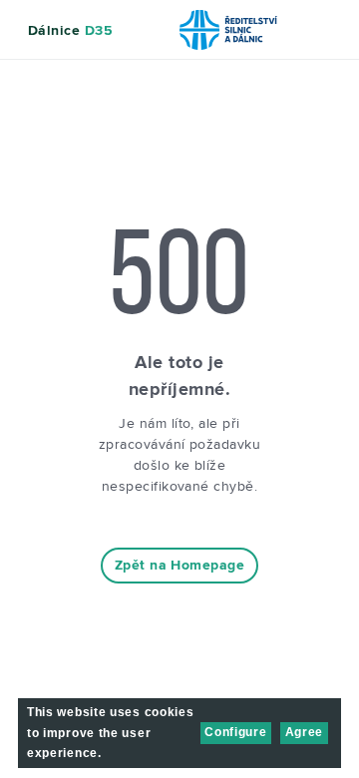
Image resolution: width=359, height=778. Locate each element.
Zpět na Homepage (179, 566)
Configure (235, 732)
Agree (304, 732)
